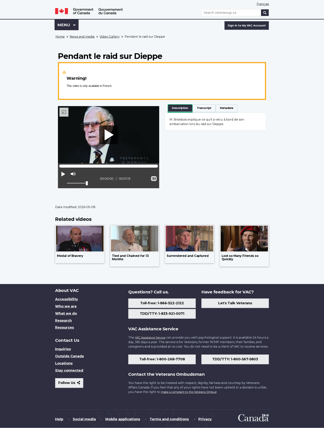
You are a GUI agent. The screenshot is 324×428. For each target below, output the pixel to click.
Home (60, 36)
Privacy (205, 419)
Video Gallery (110, 36)
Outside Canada (69, 356)
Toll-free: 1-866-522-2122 (162, 303)
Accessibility (66, 299)
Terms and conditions (169, 419)
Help (59, 419)
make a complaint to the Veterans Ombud (188, 392)
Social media (84, 419)
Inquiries (63, 349)
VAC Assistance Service (150, 337)
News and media (82, 36)
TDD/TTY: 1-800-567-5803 (235, 359)
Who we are (66, 306)
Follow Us (70, 384)
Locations (64, 363)
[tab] (180, 108)
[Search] (265, 12)
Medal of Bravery (70, 256)
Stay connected (69, 370)
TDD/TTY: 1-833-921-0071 (162, 314)
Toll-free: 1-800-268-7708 (162, 359)
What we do (66, 313)
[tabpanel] (215, 121)
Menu (64, 25)
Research (63, 321)
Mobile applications (122, 419)
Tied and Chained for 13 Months (130, 257)
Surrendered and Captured (187, 256)
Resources (64, 327)
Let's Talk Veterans (235, 303)
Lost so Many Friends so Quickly (240, 257)
